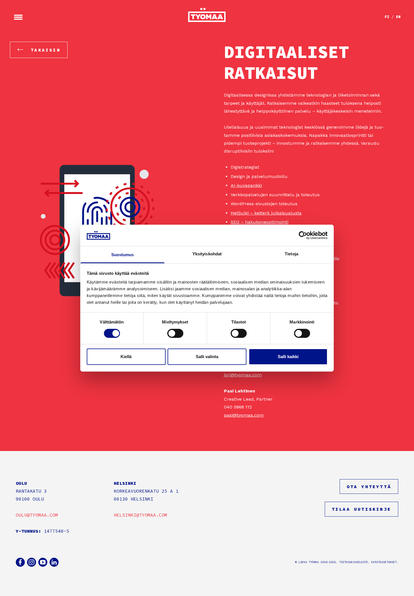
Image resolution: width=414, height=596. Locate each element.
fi (387, 16)
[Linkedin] (54, 562)
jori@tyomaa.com (243, 375)
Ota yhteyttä (369, 486)
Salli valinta (207, 356)
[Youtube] (42, 562)
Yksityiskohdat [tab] (207, 253)
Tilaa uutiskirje (361, 509)
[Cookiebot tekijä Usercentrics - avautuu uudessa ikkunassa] (303, 235)
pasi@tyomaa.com (244, 415)
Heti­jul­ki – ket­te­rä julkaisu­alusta (266, 213)
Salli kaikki (288, 356)
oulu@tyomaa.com (37, 515)
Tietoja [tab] (291, 253)
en (398, 16)
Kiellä (126, 356)
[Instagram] (31, 562)
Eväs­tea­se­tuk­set (384, 562)
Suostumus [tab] (122, 254)
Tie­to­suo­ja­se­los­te (353, 562)
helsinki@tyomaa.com (140, 515)
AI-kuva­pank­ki (246, 185)
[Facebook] (20, 562)
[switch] (175, 333)
